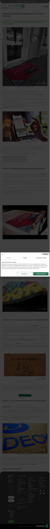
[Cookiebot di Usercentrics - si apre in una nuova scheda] (43, 254)
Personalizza (24, 273)
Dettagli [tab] (25, 257)
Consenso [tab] (8, 257)
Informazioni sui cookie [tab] (41, 257)
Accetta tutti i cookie (40, 273)
